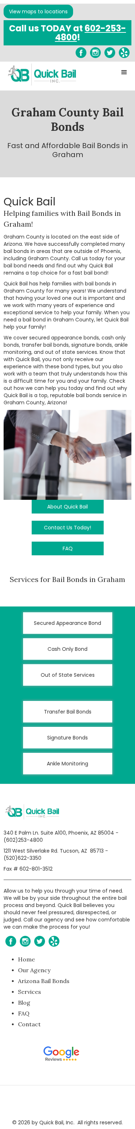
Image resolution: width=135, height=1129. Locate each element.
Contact (29, 1024)
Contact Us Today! (67, 527)
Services (29, 991)
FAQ (68, 548)
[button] (124, 72)
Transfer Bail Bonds (67, 711)
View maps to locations (38, 11)
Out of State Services (68, 675)
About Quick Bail (67, 506)
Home (26, 959)
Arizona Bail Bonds (43, 980)
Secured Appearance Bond (67, 623)
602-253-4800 (90, 32)
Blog (24, 1002)
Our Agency (34, 970)
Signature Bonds (67, 737)
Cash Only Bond (67, 649)
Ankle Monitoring (67, 763)
